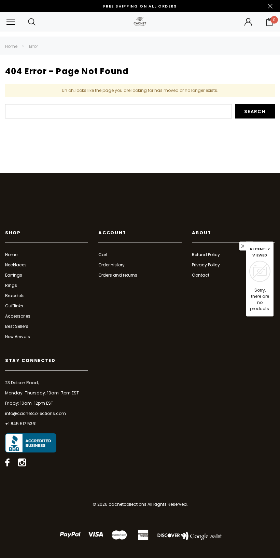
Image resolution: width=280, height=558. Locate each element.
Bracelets (15, 295)
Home (11, 46)
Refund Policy (206, 254)
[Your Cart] (269, 22)
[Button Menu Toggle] (10, 21)
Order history (111, 265)
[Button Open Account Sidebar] (248, 22)
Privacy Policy (206, 265)
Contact (200, 275)
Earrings (13, 275)
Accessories (17, 316)
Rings (11, 285)
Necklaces (16, 265)
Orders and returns (117, 275)
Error (33, 46)
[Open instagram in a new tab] (22, 462)
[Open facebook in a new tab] (7, 462)
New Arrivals (17, 336)
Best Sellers (16, 326)
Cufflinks (14, 306)
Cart (103, 254)
